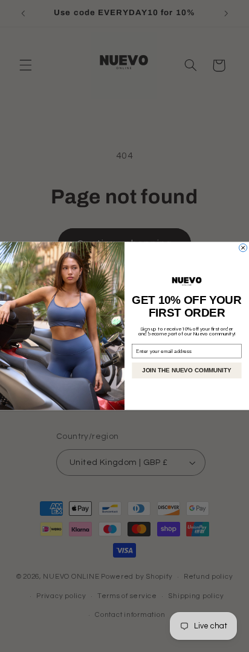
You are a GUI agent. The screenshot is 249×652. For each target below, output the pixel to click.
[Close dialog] (243, 248)
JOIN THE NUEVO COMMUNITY (186, 370)
